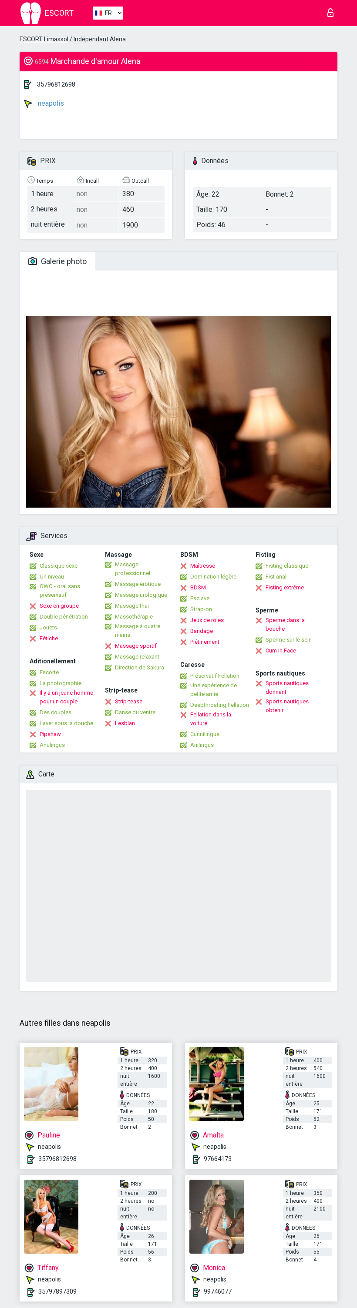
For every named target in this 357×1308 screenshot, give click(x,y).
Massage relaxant (137, 656)
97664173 (218, 1159)
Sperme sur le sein (289, 639)
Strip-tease (128, 701)
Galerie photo (63, 261)
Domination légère (213, 576)
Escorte (49, 672)
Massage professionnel (132, 568)
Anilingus (202, 745)
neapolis (50, 103)
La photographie (60, 683)
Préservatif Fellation (214, 675)
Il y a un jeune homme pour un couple (66, 697)
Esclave (199, 598)
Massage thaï (132, 605)
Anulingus (52, 745)
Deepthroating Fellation (219, 705)
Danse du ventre (135, 712)
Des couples (55, 712)
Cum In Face (281, 650)
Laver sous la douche (66, 723)
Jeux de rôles (207, 620)
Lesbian (125, 723)
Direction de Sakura (139, 667)
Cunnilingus (204, 734)
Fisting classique (287, 565)
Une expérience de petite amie (213, 689)
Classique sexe (58, 565)
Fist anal (276, 576)
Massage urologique (141, 595)
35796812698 (56, 84)
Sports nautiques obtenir (287, 705)
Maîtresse (202, 565)
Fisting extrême (285, 587)
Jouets (48, 627)
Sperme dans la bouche (285, 624)
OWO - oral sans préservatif (60, 590)
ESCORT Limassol (44, 39)
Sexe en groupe (59, 605)
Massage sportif (136, 645)
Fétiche (49, 638)
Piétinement (204, 642)
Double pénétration (64, 616)
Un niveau (52, 576)
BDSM (198, 587)
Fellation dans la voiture (210, 718)
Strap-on (201, 609)
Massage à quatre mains (137, 630)
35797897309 (57, 1291)
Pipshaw (50, 734)
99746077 (218, 1291)
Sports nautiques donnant (287, 687)
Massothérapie (134, 616)
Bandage (201, 631)
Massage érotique (138, 584)
